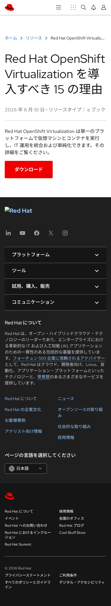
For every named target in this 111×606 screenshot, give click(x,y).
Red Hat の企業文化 (23, 409)
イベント (12, 518)
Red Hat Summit (18, 544)
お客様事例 (15, 420)
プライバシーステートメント (28, 575)
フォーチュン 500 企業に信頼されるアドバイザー (59, 358)
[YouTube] (22, 235)
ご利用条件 (68, 575)
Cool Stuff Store (72, 532)
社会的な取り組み (74, 426)
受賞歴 (43, 376)
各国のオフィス (71, 518)
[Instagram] (65, 235)
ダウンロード (29, 169)
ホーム (11, 38)
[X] (50, 235)
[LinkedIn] (8, 235)
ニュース (66, 398)
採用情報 (66, 437)
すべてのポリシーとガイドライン (28, 585)
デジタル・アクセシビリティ (82, 582)
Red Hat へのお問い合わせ (26, 525)
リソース (34, 38)
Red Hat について (21, 398)
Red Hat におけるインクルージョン (28, 535)
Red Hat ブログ (71, 525)
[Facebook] (36, 235)
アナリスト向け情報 (23, 431)
